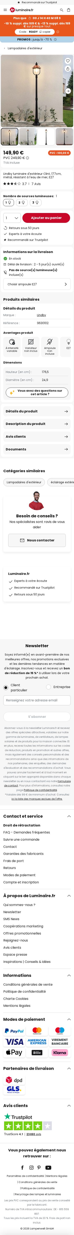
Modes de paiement (19, 875)
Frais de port (13, 861)
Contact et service (23, 816)
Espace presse (15, 954)
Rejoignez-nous (15, 940)
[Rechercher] (61, 10)
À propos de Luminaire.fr (29, 896)
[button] (9, 136)
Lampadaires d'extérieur (25, 48)
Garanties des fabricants (23, 853)
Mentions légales (16, 1005)
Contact (10, 846)
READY (34, 31)
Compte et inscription (21, 882)
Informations (17, 975)
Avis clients (16, 436)
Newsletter (12, 912)
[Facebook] (25, 1167)
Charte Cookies (15, 998)
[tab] (37, 849)
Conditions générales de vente (28, 984)
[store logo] (24, 10)
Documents (16, 449)
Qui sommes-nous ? (19, 904)
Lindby (41, 315)
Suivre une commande (21, 839)
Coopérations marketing (23, 926)
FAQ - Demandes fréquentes (26, 832)
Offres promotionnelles (22, 933)
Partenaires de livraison (28, 1068)
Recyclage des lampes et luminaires (38, 1194)
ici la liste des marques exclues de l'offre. (37, 799)
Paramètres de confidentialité (25, 1176)
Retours (9, 868)
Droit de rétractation (21, 825)
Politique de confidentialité (40, 790)
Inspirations (12, 961)
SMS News (11, 919)
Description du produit (25, 423)
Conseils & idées (38, 961)
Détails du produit (22, 411)
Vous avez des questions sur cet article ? (40, 392)
